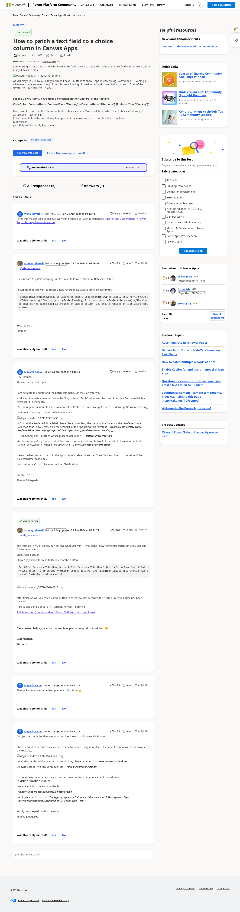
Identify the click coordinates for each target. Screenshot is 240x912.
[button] (189, 5)
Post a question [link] (221, 4)
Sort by (17, 197)
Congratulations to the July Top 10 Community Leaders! (201, 113)
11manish (184, 289)
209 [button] (194, 289)
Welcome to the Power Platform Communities (190, 46)
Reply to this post (27, 153)
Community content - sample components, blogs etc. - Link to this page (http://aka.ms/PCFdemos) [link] (192, 397)
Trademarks (223, 888)
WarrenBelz (185, 276)
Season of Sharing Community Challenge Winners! (200, 75)
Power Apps (57, 15)
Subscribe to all (193, 251)
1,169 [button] (45, 213)
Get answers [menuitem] (106, 4)
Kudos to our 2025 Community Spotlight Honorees (200, 94)
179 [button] (195, 303)
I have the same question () (66, 153)
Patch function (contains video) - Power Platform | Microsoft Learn (56, 612)
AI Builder (173, 180)
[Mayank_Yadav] (20, 372)
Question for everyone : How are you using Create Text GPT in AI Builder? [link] (192, 383)
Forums (45, 15)
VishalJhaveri (32, 213)
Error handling (175, 197)
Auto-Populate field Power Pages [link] (184, 343)
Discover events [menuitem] (127, 4)
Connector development (181, 191)
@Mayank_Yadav (30, 268)
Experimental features (180, 203)
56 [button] (59, 61)
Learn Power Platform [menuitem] (153, 4)
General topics (175, 216)
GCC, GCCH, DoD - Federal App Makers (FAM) (185, 210)
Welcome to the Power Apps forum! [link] (186, 408)
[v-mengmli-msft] (20, 263)
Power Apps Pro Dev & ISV (182, 236)
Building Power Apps (41, 139)
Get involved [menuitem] (87, 4)
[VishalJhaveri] (20, 214)
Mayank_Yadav (49, 61)
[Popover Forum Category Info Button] (215, 165)
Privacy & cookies (185, 888)
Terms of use (206, 888)
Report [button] (66, 55)
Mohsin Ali (184, 303)
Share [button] (53, 55)
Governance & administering (184, 222)
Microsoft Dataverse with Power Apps (185, 229)
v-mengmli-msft (34, 263)
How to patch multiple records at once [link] (188, 362)
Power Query (174, 241)
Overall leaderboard (217, 315)
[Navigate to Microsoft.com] (16, 5)
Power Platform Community (54, 4)
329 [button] (196, 276)
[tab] (39, 187)
